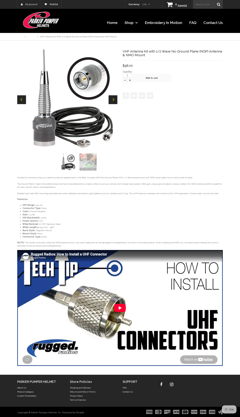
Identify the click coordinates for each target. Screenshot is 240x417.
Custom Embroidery (26, 396)
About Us (21, 388)
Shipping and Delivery (80, 388)
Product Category (25, 392)
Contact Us (128, 392)
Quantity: (127, 71)
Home (112, 22)
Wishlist (53, 4)
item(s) (181, 5)
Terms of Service (78, 400)
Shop (129, 22)
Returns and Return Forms (82, 392)
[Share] (126, 95)
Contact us (213, 22)
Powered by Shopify (73, 412)
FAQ (192, 22)
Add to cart (152, 77)
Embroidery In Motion (163, 22)
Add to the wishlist (134, 85)
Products (31, 36)
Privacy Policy (76, 396)
